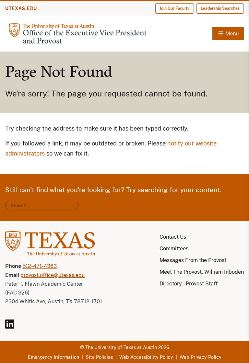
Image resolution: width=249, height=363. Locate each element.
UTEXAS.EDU (21, 8)
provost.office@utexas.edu (52, 275)
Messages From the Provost (193, 260)
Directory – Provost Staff (189, 284)
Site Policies (99, 357)
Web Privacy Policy (200, 357)
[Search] (71, 205)
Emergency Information (53, 357)
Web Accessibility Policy (146, 357)
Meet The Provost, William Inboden (202, 272)
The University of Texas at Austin (121, 347)
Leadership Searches (220, 8)
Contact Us (173, 237)
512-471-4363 (39, 266)
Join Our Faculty (175, 8)
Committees (174, 248)
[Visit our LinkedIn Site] (12, 327)
